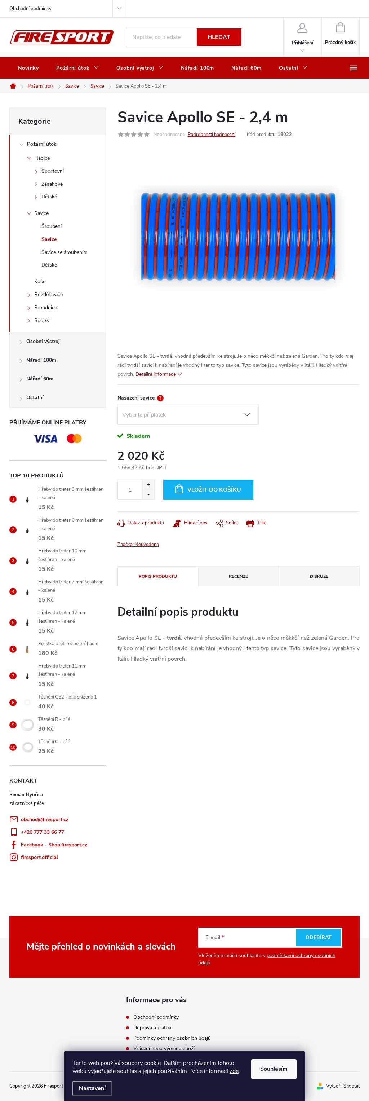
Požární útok (42, 144)
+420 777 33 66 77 (42, 832)
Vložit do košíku (214, 490)
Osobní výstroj (43, 341)
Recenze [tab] (238, 576)
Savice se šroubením (64, 252)
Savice (41, 213)
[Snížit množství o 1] (148, 494)
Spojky (41, 320)
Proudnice (45, 307)
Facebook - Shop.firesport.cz (54, 844)
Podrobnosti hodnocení (211, 134)
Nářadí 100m (41, 360)
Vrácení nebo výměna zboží (164, 1048)
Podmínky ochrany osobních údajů (172, 1038)
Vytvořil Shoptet (343, 1086)
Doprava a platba (152, 1027)
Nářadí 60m (39, 378)
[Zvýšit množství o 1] (148, 485)
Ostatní (35, 397)
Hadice (42, 158)
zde (234, 1071)
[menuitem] (28, 68)
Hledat (219, 37)
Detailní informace (155, 374)
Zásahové (52, 184)
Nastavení (92, 1088)
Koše (39, 281)
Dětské (49, 196)
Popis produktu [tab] (158, 576)
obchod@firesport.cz (44, 819)
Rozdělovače (48, 294)
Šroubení (51, 226)
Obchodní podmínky (30, 8)
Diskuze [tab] (319, 576)
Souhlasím (274, 1069)
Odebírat (319, 937)
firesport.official (39, 857)
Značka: (138, 544)
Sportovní (52, 171)
